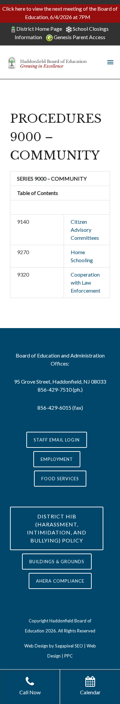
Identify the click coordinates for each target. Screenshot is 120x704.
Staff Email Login (57, 439)
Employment (57, 459)
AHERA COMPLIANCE (60, 581)
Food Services (60, 478)
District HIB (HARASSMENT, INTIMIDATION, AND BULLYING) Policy (56, 528)
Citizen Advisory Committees (85, 229)
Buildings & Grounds (56, 561)
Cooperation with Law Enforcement (85, 282)
